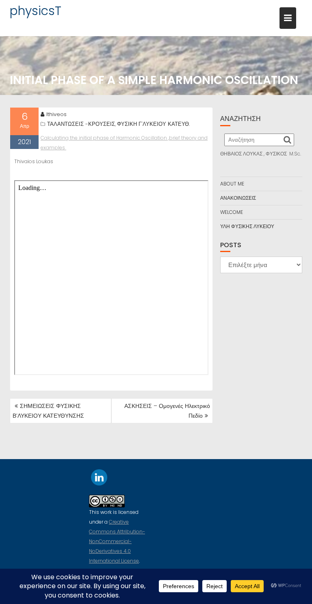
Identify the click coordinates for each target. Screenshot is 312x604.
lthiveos (56, 114)
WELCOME (231, 212)
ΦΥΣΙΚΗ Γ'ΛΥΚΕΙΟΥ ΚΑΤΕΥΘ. (153, 124)
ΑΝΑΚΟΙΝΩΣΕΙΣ (238, 197)
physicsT (35, 10)
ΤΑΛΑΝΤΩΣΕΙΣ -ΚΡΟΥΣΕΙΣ (81, 124)
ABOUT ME (232, 183)
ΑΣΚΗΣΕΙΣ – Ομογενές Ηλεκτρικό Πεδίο (167, 411)
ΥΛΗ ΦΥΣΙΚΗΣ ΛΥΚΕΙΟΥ (247, 226)
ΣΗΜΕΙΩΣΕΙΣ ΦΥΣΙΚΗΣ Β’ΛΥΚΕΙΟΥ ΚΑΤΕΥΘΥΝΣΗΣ (48, 411)
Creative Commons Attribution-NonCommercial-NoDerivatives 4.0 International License (117, 541)
